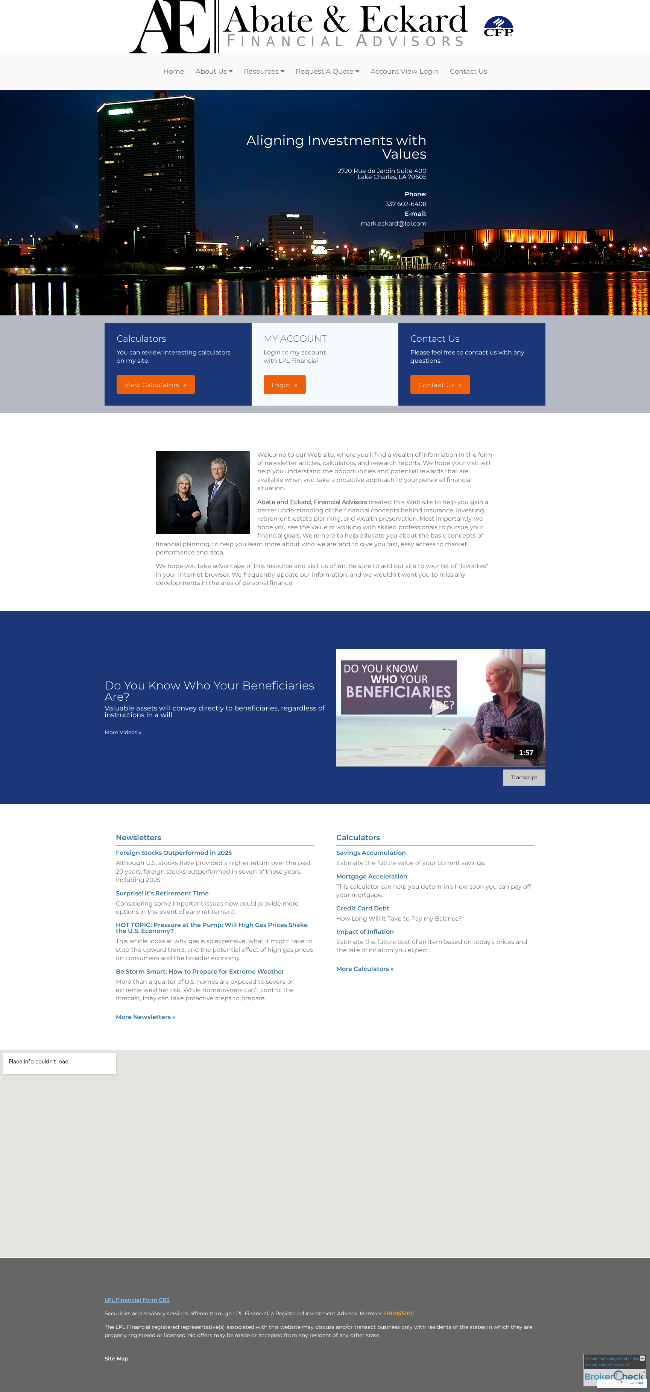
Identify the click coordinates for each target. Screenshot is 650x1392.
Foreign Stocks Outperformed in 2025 (174, 852)
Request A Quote (325, 71)
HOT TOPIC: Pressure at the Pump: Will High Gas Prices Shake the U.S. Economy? (212, 928)
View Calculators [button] (152, 385)
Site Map (117, 1358)
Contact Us (468, 71)
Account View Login (405, 71)
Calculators (358, 837)
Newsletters (138, 837)
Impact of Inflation (365, 931)
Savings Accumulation (371, 852)
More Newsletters (146, 1017)
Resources (261, 71)
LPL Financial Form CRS (137, 1300)
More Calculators (365, 968)
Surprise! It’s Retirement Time (162, 893)
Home (173, 71)
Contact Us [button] (436, 385)
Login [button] (281, 385)
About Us (211, 71)
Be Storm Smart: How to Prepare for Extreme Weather (200, 971)
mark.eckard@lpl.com (394, 223)
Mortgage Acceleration (371, 876)
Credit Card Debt (362, 908)
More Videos (123, 732)
